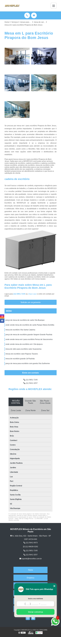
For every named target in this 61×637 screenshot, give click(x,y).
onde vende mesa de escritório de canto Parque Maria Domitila (30, 325)
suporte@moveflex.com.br (31, 559)
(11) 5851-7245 (19, 294)
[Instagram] (28, 618)
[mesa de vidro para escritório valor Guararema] (44, 56)
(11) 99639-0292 (31, 547)
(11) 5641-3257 (31, 383)
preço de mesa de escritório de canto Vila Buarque (25, 320)
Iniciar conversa (35, 612)
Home (30, 570)
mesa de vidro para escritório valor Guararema (23, 349)
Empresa (30, 578)
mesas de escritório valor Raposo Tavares (22, 354)
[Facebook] (33, 618)
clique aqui (32, 294)
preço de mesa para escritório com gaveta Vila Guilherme (28, 363)
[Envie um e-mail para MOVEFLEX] (34, 15)
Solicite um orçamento (31, 302)
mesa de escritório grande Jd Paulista (20, 359)
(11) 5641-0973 (31, 543)
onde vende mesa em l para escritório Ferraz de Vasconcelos (29, 339)
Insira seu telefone (35, 599)
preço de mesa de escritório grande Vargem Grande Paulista (29, 335)
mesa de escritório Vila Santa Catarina (20, 330)
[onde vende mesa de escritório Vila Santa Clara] (17, 56)
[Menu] (53, 6)
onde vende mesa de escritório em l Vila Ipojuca (24, 344)
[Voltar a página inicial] (12, 5)
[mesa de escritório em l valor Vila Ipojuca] (17, 109)
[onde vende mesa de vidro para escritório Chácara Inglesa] (17, 82)
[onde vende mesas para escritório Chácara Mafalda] (44, 82)
